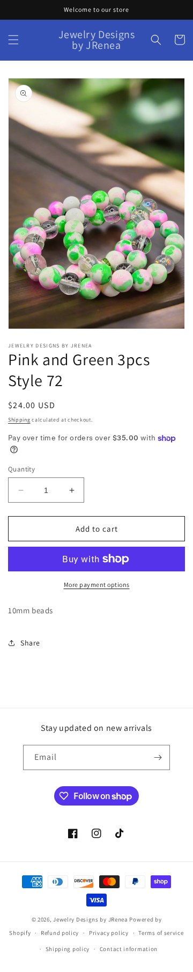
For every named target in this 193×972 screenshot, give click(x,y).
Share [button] (30, 643)
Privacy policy (109, 933)
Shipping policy (68, 949)
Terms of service (160, 933)
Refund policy (60, 933)
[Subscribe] (157, 757)
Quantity (21, 469)
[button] (13, 40)
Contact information (129, 949)
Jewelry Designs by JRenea (90, 919)
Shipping (19, 419)
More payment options (97, 585)
